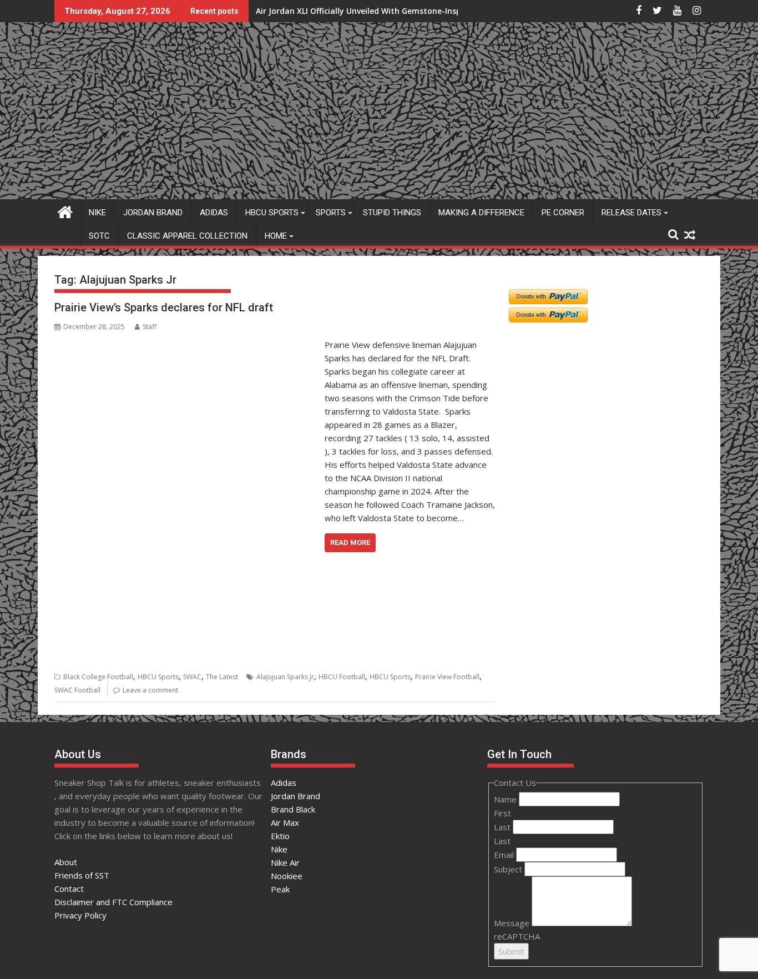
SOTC (99, 236)
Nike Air (285, 862)
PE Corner (563, 213)
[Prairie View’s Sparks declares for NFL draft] (186, 344)
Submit (511, 951)
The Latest (222, 677)
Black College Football (98, 677)
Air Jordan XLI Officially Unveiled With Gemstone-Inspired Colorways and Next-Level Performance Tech (454, 11)
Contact (69, 888)
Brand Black (293, 809)
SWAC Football (77, 690)
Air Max (285, 822)
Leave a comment (150, 690)
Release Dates (631, 213)
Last (503, 826)
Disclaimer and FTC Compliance (113, 901)
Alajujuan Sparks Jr (285, 677)
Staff (149, 326)
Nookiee (286, 875)
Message (513, 922)
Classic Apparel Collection (187, 236)
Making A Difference (481, 213)
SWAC (192, 677)
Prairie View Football (447, 677)
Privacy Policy (80, 915)
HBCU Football (342, 677)
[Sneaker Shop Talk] (65, 210)
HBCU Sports (272, 213)
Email (505, 854)
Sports (331, 213)
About (65, 861)
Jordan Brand (153, 213)
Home (276, 236)
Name (506, 799)
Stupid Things (392, 213)
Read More (350, 542)
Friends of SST (81, 875)
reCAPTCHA (517, 936)
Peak (280, 889)
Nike (97, 213)
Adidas (214, 213)
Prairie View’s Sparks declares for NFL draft (163, 307)
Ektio (280, 835)
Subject (509, 869)
